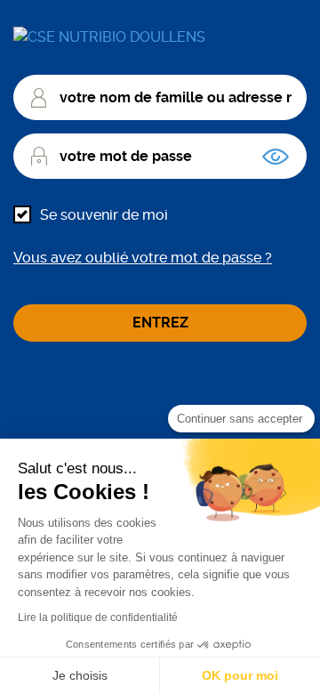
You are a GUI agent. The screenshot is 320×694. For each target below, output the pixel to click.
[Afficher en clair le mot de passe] (275, 156)
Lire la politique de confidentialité (98, 617)
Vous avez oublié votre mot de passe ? (142, 257)
